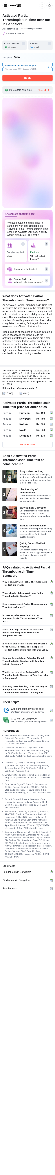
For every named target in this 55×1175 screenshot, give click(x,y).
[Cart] (49, 5)
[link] (16, 5)
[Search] (41, 5)
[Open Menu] (5, 5)
